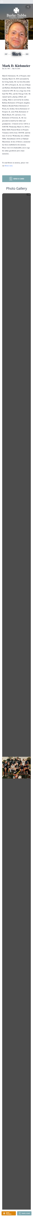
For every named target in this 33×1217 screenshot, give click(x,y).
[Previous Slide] (4, 768)
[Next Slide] (29, 768)
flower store (9, 165)
